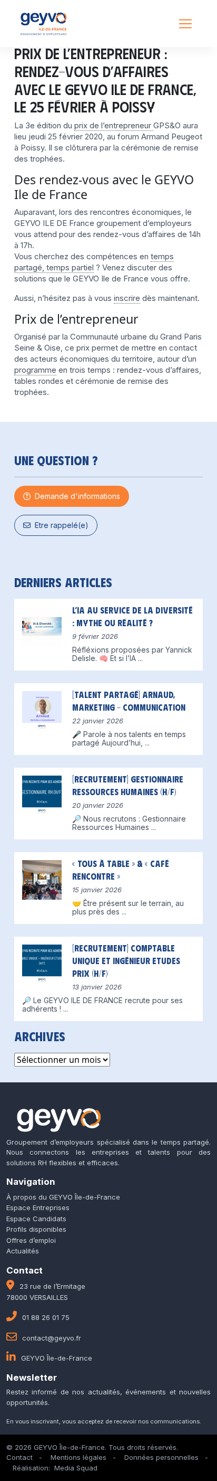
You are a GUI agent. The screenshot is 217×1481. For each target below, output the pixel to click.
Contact (19, 1457)
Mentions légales (78, 1457)
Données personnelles (161, 1457)
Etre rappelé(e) (59, 525)
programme (35, 370)
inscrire (127, 298)
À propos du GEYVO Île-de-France (63, 1197)
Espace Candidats (36, 1218)
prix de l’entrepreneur (113, 125)
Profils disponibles (36, 1229)
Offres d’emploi (31, 1240)
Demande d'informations (75, 496)
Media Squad (75, 1468)
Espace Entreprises (38, 1207)
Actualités (22, 1251)
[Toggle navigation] (185, 23)
